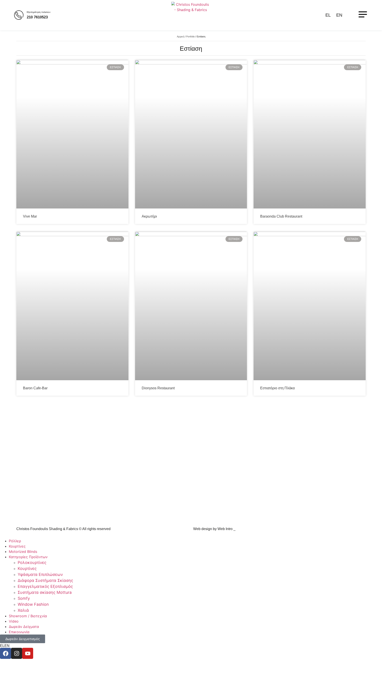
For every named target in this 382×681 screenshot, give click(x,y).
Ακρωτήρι (149, 216)
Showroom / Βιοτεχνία (28, 616)
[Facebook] (5, 653)
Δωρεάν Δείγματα (24, 626)
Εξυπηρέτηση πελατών (38, 12)
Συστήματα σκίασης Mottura (45, 592)
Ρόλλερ (15, 541)
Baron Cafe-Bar (35, 388)
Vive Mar (30, 216)
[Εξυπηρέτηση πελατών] (18, 15)
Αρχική (180, 36)
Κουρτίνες (17, 546)
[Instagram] (16, 653)
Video (14, 621)
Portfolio (190, 36)
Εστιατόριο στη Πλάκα (277, 388)
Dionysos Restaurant (158, 388)
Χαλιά (23, 610)
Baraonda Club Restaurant (281, 216)
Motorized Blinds (23, 551)
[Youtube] (27, 653)
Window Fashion (33, 604)
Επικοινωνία (19, 632)
